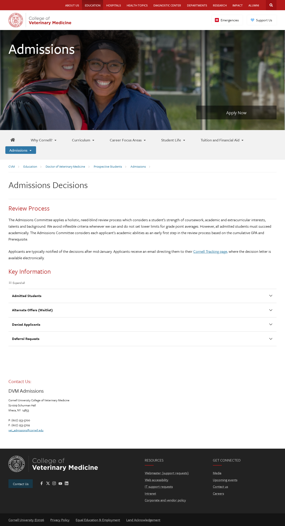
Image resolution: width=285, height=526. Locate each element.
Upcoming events (225, 479)
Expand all (19, 283)
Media (217, 472)
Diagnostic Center (167, 5)
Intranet (150, 493)
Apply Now (236, 112)
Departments (197, 5)
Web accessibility (156, 479)
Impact (237, 5)
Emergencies (230, 20)
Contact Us (20, 483)
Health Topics (137, 5)
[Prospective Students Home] (12, 140)
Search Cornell (271, 5)
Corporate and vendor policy (165, 500)
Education (92, 5)
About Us (72, 5)
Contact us (220, 486)
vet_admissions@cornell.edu (25, 430)
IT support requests (159, 486)
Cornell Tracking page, (210, 251)
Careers (218, 493)
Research (220, 5)
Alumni (253, 5)
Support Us (264, 20)
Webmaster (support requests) (167, 472)
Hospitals (113, 5)
